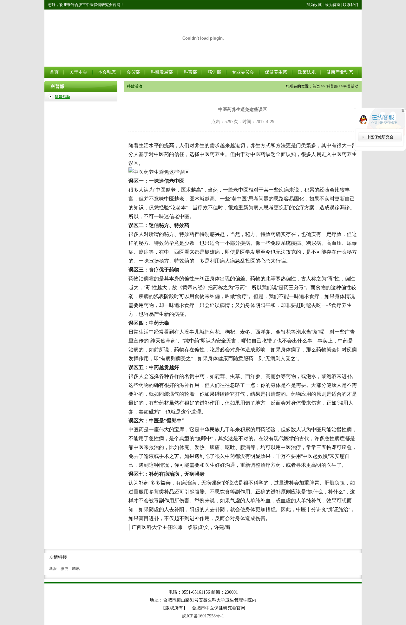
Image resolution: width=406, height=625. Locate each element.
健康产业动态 (339, 72)
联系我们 (350, 5)
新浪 (53, 568)
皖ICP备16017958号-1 (203, 616)
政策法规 (307, 72)
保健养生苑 (276, 72)
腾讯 (76, 568)
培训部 (214, 72)
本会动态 (107, 72)
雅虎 (64, 568)
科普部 (190, 72)
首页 (54, 72)
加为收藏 (314, 5)
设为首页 (332, 5)
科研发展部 (162, 72)
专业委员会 (243, 72)
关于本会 (78, 72)
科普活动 (62, 96)
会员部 (133, 72)
